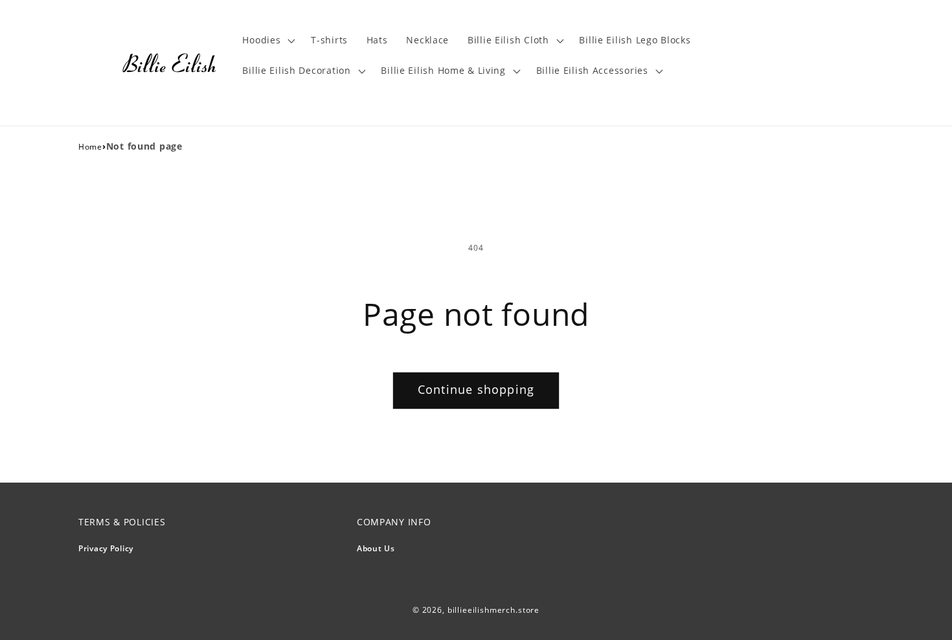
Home (90, 146)
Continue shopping (476, 389)
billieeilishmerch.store (493, 610)
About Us (376, 548)
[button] (267, 40)
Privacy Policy (105, 548)
